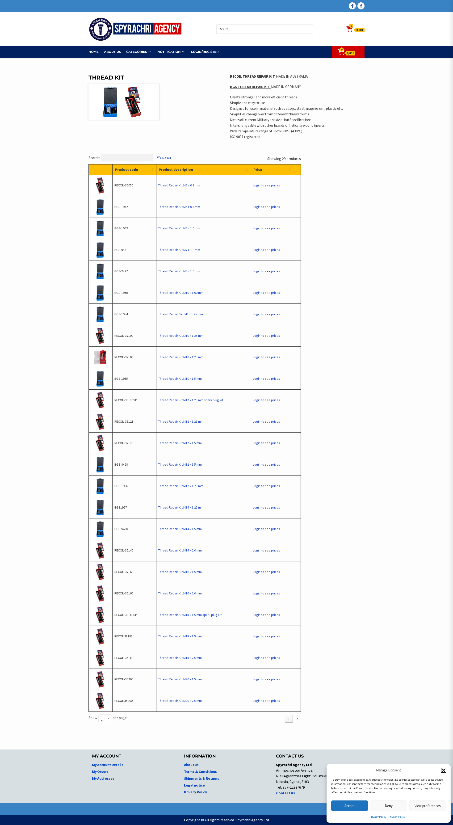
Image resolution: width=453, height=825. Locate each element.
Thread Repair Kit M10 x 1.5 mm (180, 378)
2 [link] (297, 718)
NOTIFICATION (169, 52)
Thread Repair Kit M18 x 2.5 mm (180, 658)
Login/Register (205, 52)
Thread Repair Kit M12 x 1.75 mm (180, 486)
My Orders (100, 771)
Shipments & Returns (201, 778)
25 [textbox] (102, 720)
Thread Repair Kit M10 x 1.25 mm (180, 335)
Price (257, 169)
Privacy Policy (378, 816)
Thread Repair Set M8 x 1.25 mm (180, 314)
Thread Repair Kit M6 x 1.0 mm (179, 228)
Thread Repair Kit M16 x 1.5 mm (180, 572)
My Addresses (103, 778)
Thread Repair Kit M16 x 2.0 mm (180, 593)
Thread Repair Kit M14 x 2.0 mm (180, 550)
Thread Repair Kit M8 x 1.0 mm (179, 271)
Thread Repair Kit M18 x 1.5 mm (180, 636)
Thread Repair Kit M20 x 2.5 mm (180, 701)
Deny (389, 806)
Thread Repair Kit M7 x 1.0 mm (179, 250)
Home (93, 52)
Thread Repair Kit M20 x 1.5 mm (180, 679)
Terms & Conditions (200, 771)
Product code (126, 169)
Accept (349, 806)
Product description (176, 169)
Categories (136, 52)
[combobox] (104, 718)
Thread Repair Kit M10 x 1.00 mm (180, 292)
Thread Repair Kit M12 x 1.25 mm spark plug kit (190, 400)
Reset (167, 158)
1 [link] (289, 718)
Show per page (107, 718)
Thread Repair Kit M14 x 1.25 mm (180, 507)
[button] (443, 770)
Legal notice (194, 785)
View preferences (428, 806)
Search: (94, 157)
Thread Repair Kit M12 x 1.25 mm (180, 421)
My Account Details (107, 764)
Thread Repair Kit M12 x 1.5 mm (180, 443)
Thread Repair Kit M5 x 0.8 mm (179, 185)
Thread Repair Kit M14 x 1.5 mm (180, 529)
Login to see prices (266, 185)
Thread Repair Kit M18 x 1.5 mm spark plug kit (190, 615)
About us (112, 52)
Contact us (285, 793)
